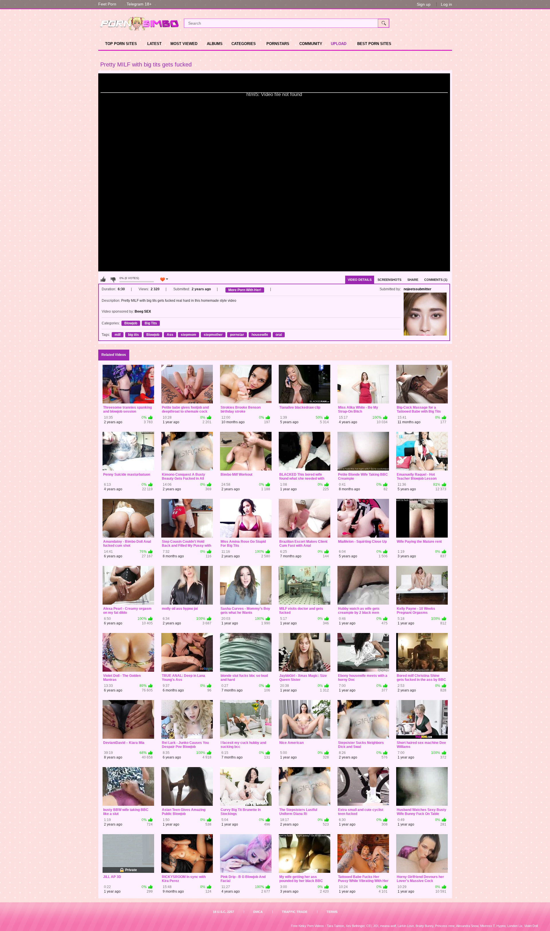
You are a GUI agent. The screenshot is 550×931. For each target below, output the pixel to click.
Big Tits (151, 323)
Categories (243, 44)
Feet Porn (107, 4)
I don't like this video (113, 279)
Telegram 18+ (139, 4)
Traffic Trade (294, 912)
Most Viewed (183, 44)
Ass (170, 335)
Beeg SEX (143, 311)
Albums (215, 44)
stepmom (188, 335)
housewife (260, 335)
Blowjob (130, 323)
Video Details (360, 279)
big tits (133, 335)
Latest (154, 44)
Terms (332, 912)
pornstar (237, 335)
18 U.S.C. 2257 (223, 912)
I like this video (103, 279)
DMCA (258, 912)
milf (118, 335)
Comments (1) (435, 279)
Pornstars (277, 44)
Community (310, 44)
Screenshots (389, 279)
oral (279, 335)
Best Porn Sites (374, 44)
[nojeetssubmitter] (425, 314)
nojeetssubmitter (417, 289)
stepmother (213, 335)
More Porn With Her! (244, 290)
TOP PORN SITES (121, 44)
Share (412, 279)
